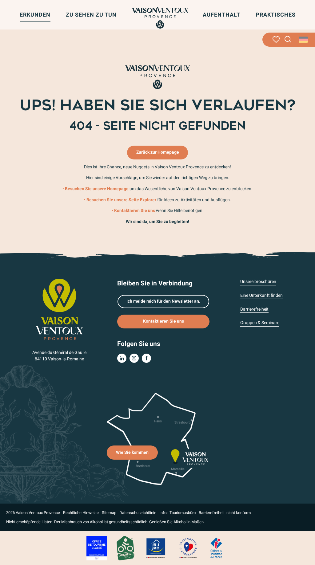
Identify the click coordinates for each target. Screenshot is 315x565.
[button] (288, 39)
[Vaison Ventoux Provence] (160, 18)
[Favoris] (276, 39)
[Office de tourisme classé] (96, 547)
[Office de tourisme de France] (216, 547)
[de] (304, 39)
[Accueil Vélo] (125, 547)
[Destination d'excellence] (188, 547)
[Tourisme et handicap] (156, 547)
